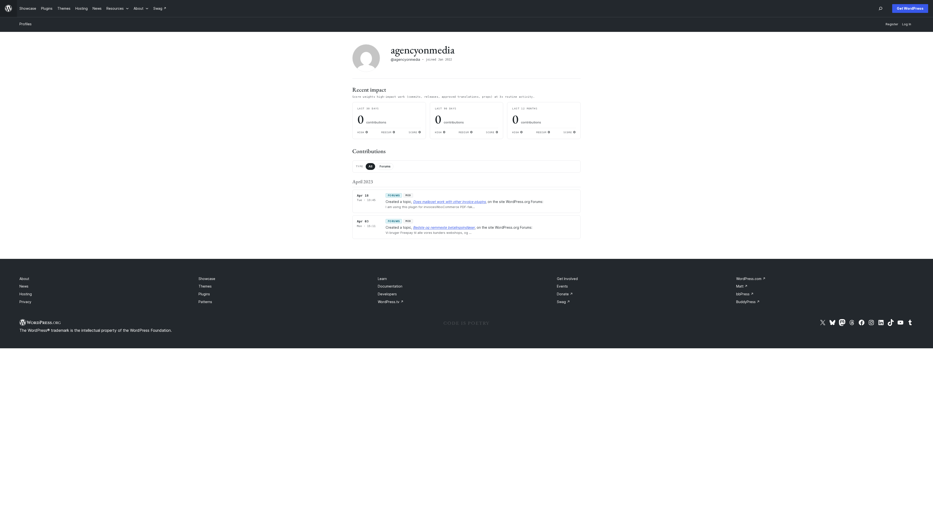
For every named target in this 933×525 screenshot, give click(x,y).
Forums (385, 166)
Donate (565, 294)
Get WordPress (910, 8)
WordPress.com (751, 279)
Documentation (390, 286)
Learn (382, 279)
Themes (205, 286)
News (23, 286)
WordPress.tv (391, 302)
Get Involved (567, 279)
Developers (387, 294)
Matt (742, 286)
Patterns (205, 302)
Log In (906, 24)
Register (892, 24)
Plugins (204, 294)
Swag (563, 302)
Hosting (25, 294)
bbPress (745, 294)
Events (562, 286)
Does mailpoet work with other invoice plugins (449, 202)
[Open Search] (880, 8)
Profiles (25, 24)
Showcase (207, 279)
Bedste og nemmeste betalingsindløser (444, 227)
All (370, 166)
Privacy (25, 302)
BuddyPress (748, 302)
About (24, 279)
